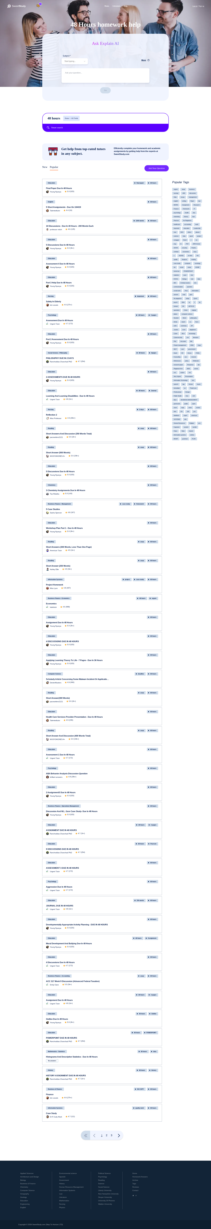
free (187, 396)
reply (182, 407)
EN (181, 411)
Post (186, 290)
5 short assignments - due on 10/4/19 (63, 207)
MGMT (176, 439)
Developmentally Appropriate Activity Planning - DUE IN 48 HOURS (77, 925)
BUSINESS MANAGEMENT (189, 400)
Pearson (153, 844)
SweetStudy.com (38, 1224)
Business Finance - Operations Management (63, 806)
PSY (187, 244)
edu (192, 275)
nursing (176, 193)
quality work (139, 1108)
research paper (178, 364)
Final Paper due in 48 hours (59, 188)
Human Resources (179, 423)
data (154, 1051)
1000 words (140, 221)
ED (182, 353)
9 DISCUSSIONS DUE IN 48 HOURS (62, 849)
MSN (188, 368)
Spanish (62, 1177)
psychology (177, 212)
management (193, 197)
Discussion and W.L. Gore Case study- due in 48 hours (71, 811)
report (183, 322)
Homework (140, 504)
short (175, 407)
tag (183, 384)
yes (194, 411)
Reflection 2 (51, 415)
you (188, 337)
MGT (175, 349)
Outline (153, 1014)
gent (191, 294)
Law (60, 1194)
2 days (141, 409)
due (194, 212)
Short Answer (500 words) (58, 453)
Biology (23, 1180)
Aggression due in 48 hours (59, 887)
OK (183, 306)
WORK (176, 205)
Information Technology (181, 380)
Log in (195, 6)
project (127, 579)
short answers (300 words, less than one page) (69, 547)
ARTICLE (191, 306)
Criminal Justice (185, 283)
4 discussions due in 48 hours (60, 962)
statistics (176, 275)
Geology (23, 1197)
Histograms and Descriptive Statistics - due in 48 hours (72, 1057)
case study (126, 504)
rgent (193, 403)
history (153, 1070)
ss (185, 388)
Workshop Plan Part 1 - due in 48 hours (64, 528)
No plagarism (178, 298)
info (185, 419)
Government (64, 1180)
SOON (176, 248)
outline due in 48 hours (57, 1019)
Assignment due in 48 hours (59, 1000)
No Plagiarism (187, 220)
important (140, 296)
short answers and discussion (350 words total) (69, 434)
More (143, 60)
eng (175, 244)
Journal (153, 391)
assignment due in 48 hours (59, 623)
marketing (177, 216)
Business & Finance (55, 1089)
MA (191, 341)
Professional (177, 392)
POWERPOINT (151, 1032)
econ (183, 329)
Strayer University (105, 1197)
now (175, 232)
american (194, 415)
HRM (191, 345)
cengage (176, 240)
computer (187, 263)
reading (193, 259)
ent (190, 372)
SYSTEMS (177, 419)
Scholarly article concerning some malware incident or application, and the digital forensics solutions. (77, 679)
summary (184, 325)
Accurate (183, 341)
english (176, 201)
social (181, 267)
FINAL (198, 353)
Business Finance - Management (59, 504)
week (190, 407)
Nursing (50, 296)
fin (199, 302)
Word (184, 318)
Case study (51, 1113)
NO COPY (140, 1089)
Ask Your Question (156, 168)
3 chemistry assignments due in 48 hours (65, 490)
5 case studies (53, 509)
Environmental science (68, 1173)
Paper (192, 201)
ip (189, 302)
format (191, 384)
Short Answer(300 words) (58, 698)
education (186, 228)
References (177, 361)
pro (199, 423)
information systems (180, 435)
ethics (189, 232)
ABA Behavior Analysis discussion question (67, 774)
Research (197, 205)
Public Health (177, 396)
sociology (197, 263)
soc (175, 372)
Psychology (52, 315)
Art (174, 267)
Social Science (103, 1187)
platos (175, 314)
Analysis (184, 259)
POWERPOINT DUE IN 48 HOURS (61, 1038)
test (193, 380)
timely (175, 322)
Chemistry (51, 485)
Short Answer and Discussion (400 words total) (68, 736)
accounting (187, 224)
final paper (140, 183)
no (196, 240)
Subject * (67, 56)
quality (176, 259)
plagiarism (193, 329)
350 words (140, 900)
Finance (176, 209)
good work (177, 403)
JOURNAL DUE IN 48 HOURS (59, 906)
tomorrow (176, 271)
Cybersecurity (178, 337)
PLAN (193, 439)
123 (194, 396)
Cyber (175, 333)
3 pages (153, 315)
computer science (187, 314)
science (176, 236)
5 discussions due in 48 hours (60, 245)
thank (175, 353)
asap (142, 428)
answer (176, 294)
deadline (141, 674)
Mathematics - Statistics (56, 1051)
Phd (175, 341)
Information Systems (55, 579)
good (191, 236)
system (186, 427)
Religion (191, 423)
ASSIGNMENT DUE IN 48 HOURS (61, 830)
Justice (176, 329)
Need (184, 240)
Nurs (196, 322)
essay (183, 197)
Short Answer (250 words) (58, 566)
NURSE (181, 255)
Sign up (201, 6)
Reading (51, 428)
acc (186, 357)
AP (192, 325)
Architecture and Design (29, 1177)
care (182, 349)
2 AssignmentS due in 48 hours (60, 792)
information (195, 290)
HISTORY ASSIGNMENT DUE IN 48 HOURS (66, 1076)
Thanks (193, 248)
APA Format (196, 244)
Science (101, 1184)
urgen (185, 415)
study (189, 267)
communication (178, 286)
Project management (180, 345)
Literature (63, 1197)
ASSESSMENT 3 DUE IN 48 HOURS (62, 868)
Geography (24, 1194)
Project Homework (54, 585)
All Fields (74, 118)
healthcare (177, 224)
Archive (135, 1180)
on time (190, 255)
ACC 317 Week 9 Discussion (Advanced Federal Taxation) (73, 981)
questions (176, 310)
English (50, 202)
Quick (195, 298)
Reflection (196, 361)
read (184, 294)
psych (175, 302)
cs (190, 322)
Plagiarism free (178, 368)
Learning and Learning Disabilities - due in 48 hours (70, 396)
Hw (198, 255)
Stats (183, 431)
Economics (51, 604)
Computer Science (54, 674)
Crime (185, 310)
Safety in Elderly (53, 302)
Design (187, 392)
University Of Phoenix (106, 1201)
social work (177, 290)
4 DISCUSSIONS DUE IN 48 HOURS (62, 641)
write (175, 325)
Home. (107, 6)
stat (192, 279)
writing (184, 201)
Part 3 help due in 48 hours (59, 283)
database (176, 415)
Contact (135, 1190)
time (175, 411)
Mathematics (64, 1201)
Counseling (177, 357)
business (192, 189)
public (186, 403)
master (191, 431)
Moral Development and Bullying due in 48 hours (69, 943)
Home (67, 118)
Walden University (105, 1204)
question (189, 286)
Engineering (25, 1204)
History (50, 1070)
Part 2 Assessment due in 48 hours (62, 339)
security (184, 248)
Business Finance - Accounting (59, 976)
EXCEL (176, 279)
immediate (177, 388)
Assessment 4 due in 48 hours (60, 264)
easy (195, 251)
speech (176, 384)
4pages (153, 353)
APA (184, 193)
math (196, 224)
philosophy (193, 318)
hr (181, 244)
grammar (185, 439)
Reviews (135, 1187)
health (187, 212)
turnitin (195, 427)
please (198, 232)
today (187, 298)
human (176, 306)
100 (188, 411)
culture (182, 372)
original (194, 310)
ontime (192, 435)
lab (199, 364)
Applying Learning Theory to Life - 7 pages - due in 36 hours (74, 660)
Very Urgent (177, 376)
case (184, 275)
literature (195, 337)
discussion (192, 193)
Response (190, 364)
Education (51, 183)
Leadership (197, 228)
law (199, 201)
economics (186, 251)
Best (175, 400)
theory (189, 353)
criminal (176, 251)
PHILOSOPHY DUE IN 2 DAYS (60, 358)
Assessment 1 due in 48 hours (60, 755)
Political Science (104, 1173)
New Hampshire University (108, 1194)
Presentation (189, 376)
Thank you (193, 388)
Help (175, 197)
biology (184, 279)
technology (192, 333)
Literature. (117, 6)
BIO (175, 283)
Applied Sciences (26, 1173)
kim (195, 283)
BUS (182, 232)
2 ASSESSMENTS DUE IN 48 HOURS (63, 377)
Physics (62, 1207)
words (196, 368)
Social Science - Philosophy (57, 353)
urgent (154, 598)
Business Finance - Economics (58, 598)
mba (184, 236)
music (198, 384)
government (191, 349)
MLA (183, 333)
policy (187, 361)
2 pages (153, 825)
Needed (176, 318)
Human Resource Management (71, 1187)
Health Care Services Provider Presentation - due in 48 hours (74, 717)
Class (175, 431)
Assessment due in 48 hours (59, 320)
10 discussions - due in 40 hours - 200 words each (70, 226)
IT (194, 209)
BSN (183, 302)
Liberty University (104, 1190)
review (198, 407)
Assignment (152, 938)
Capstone (176, 427)
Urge (199, 345)
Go (105, 90)
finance (49, 1094)
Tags (134, 1184)
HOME (197, 267)
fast (193, 216)
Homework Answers (140, 1177)
